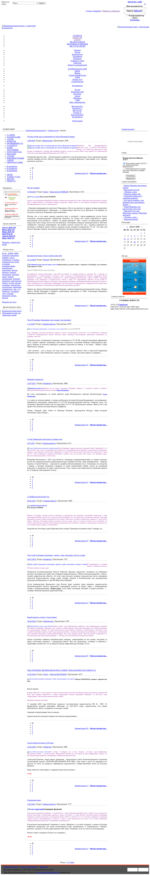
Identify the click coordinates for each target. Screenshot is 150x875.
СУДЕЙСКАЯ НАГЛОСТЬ (38, 497)
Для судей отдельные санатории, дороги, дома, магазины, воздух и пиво (56, 555)
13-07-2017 (31, 383)
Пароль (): (135, 11)
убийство (6, 291)
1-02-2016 (31, 804)
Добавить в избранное (111, 11)
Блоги (45, 192)
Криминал (77, 59)
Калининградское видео (11, 311)
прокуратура (16, 281)
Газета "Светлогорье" (29, 867)
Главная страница (11, 867)
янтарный (6, 296)
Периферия (77, 57)
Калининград (77, 54)
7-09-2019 (31, 141)
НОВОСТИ (77, 38)
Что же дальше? (33, 188)
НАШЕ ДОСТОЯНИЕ (13, 149)
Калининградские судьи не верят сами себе (44, 256)
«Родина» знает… (131, 217)
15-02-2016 (31, 674)
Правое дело (77, 80)
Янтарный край (77, 92)
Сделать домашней (93, 11)
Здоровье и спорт (77, 61)
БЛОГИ (77, 40)
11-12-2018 (31, 260)
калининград (7, 268)
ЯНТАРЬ (10, 179)
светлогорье (7, 287)
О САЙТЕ (11, 135)
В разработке (77, 86)
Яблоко (77, 73)
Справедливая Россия (77, 75)
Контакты (44, 867)
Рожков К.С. (77, 108)
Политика (77, 94)
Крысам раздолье (131, 219)
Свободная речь (128, 129)
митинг (14, 270)
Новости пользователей (77, 65)
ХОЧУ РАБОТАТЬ (14, 152)
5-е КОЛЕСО (12, 146)
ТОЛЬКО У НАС (14, 177)
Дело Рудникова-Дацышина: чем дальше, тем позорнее (49, 320)
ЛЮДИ (10, 175)
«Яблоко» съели (130, 192)
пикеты (11, 277)
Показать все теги (9, 302)
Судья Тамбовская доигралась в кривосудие (44, 439)
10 (125, 239)
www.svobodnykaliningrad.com (48, 872)
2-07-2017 (31, 443)
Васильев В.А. (77, 106)
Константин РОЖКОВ (59, 192)
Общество (77, 63)
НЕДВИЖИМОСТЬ (15, 143)
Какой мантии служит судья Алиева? (42, 617)
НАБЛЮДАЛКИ (13, 137)
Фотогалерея (77, 121)
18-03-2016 (31, 621)
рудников (6, 285)
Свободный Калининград (35, 130)
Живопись (77, 98)
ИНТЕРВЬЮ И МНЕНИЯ (77, 44)
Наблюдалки (47, 141)
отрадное (15, 275)
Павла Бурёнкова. (63, 390)
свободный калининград (12, 288)
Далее (71, 862)
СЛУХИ (10, 139)
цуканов (10, 294)
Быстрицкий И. (77, 115)
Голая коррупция (34, 800)
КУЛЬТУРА (11, 141)
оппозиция (6, 275)
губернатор (6, 260)
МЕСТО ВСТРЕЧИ (77, 46)
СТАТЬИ (10, 156)
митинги (5, 272)
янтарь (13, 296)
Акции (77, 96)
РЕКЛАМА (11, 154)
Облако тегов (53, 130)
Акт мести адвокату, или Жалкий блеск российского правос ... (133, 202)
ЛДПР (77, 77)
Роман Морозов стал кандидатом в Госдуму (132, 208)
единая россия (7, 262)
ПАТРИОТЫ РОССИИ (77, 69)
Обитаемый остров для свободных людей (11, 314)
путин (11, 283)
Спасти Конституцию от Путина (40, 743)
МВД (16, 253)
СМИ (77, 100)
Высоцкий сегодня (131, 190)
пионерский (7, 279)
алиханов (6, 256)
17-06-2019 (31, 192)
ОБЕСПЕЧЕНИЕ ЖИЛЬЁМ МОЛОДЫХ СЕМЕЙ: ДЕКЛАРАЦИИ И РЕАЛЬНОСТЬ (61, 670)
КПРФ (77, 71)
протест (5, 283)
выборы (5, 258)
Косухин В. (77, 111)
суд (18, 289)
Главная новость (48, 324)
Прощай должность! (35, 379)
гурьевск (15, 260)
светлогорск (15, 285)
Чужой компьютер (136, 16)
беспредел (15, 256)
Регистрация (135, 20)
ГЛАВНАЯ (77, 36)
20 (135, 242)
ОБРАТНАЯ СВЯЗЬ (15, 162)
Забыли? (137, 11)
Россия (77, 52)
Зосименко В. (77, 117)
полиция (16, 279)
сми (15, 289)
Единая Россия (77, 82)
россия (17, 283)
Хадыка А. (77, 113)
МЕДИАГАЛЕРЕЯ (77, 42)
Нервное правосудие (132, 194)
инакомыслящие (8, 266)
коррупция (6, 270)
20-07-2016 (31, 559)
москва (13, 272)
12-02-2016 (31, 747)
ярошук (5, 298)
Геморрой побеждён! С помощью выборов (132, 197)
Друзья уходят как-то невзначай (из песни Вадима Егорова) (51, 137)
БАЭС (4, 253)
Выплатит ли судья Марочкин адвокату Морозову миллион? (135, 213)
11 (128, 239)
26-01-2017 (31, 501)
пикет (4, 277)
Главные (77, 50)
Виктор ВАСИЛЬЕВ (58, 674)
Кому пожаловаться (77, 102)
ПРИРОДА (11, 181)
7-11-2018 (31, 324)
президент (6, 281)
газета (11, 258)
